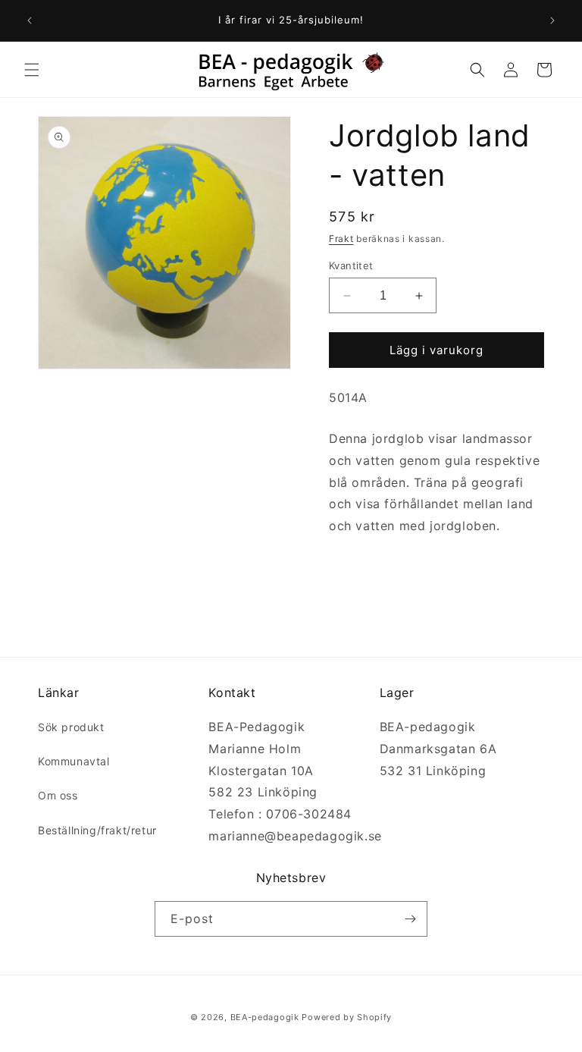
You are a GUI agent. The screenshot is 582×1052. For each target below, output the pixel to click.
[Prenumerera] (410, 919)
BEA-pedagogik (264, 1017)
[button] (31, 69)
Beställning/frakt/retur (97, 830)
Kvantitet (351, 265)
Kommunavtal (74, 761)
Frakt (341, 238)
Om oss (58, 795)
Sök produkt (71, 727)
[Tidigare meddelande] (29, 20)
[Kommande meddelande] (552, 20)
